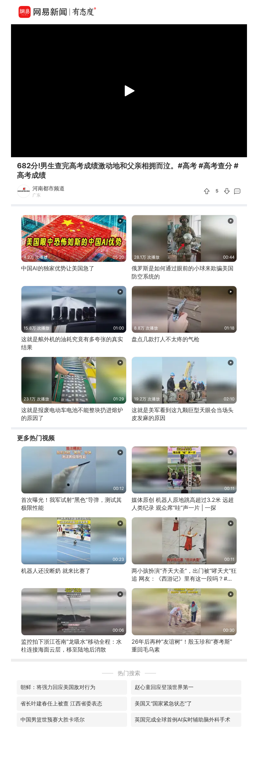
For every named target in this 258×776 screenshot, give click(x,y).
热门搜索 (129, 673)
